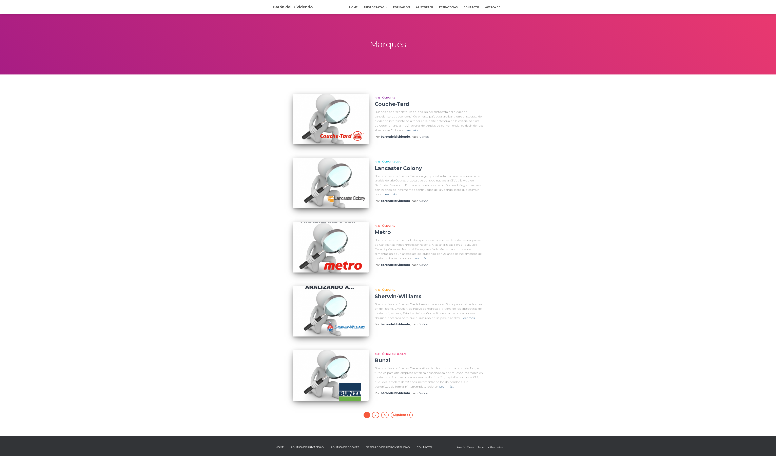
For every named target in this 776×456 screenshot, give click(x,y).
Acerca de (492, 7)
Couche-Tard (392, 104)
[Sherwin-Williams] (331, 311)
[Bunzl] (331, 375)
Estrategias (448, 7)
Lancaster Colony (398, 168)
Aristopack (424, 7)
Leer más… (412, 130)
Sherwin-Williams (398, 296)
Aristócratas (385, 97)
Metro (383, 232)
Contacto (471, 7)
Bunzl (382, 360)
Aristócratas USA (388, 161)
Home (353, 7)
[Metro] (331, 247)
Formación (401, 7)
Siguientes (401, 415)
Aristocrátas (374, 7)
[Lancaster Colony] (331, 183)
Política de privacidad (307, 447)
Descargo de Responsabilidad (388, 447)
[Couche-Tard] (331, 119)
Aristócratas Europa (390, 353)
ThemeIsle (496, 447)
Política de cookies (345, 447)
